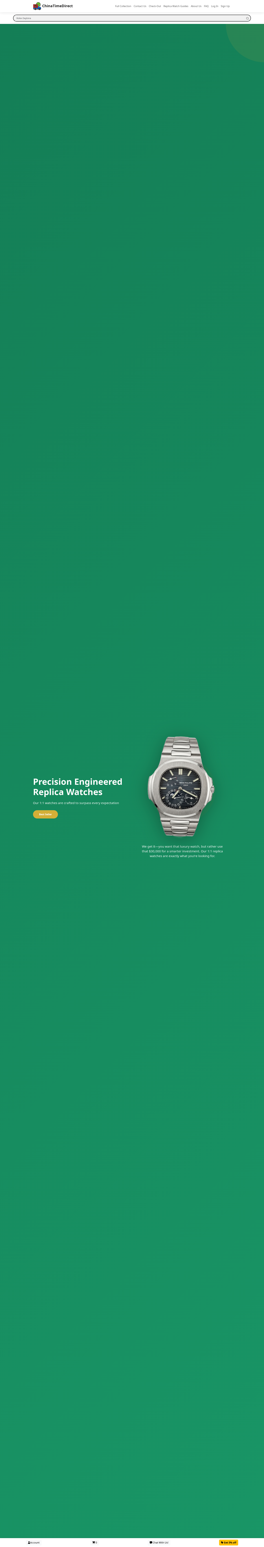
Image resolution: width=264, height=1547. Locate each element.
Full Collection (123, 6)
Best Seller (45, 814)
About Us (196, 6)
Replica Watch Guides (175, 6)
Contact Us (140, 6)
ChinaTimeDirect (57, 5)
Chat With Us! (160, 1542)
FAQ (206, 6)
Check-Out (155, 6)
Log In (214, 6)
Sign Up (225, 6)
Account (35, 1542)
